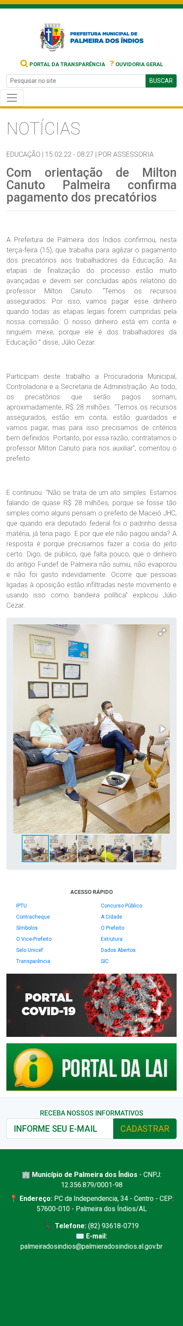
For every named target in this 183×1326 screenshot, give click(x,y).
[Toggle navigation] (12, 97)
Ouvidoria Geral (136, 64)
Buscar (161, 80)
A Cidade (111, 917)
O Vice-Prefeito (33, 939)
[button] (162, 632)
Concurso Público (121, 906)
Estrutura (112, 939)
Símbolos (27, 928)
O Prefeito (112, 928)
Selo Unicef (29, 950)
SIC (105, 961)
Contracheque (33, 917)
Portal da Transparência (66, 64)
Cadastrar (144, 1129)
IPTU (21, 906)
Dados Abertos (118, 950)
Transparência (33, 961)
